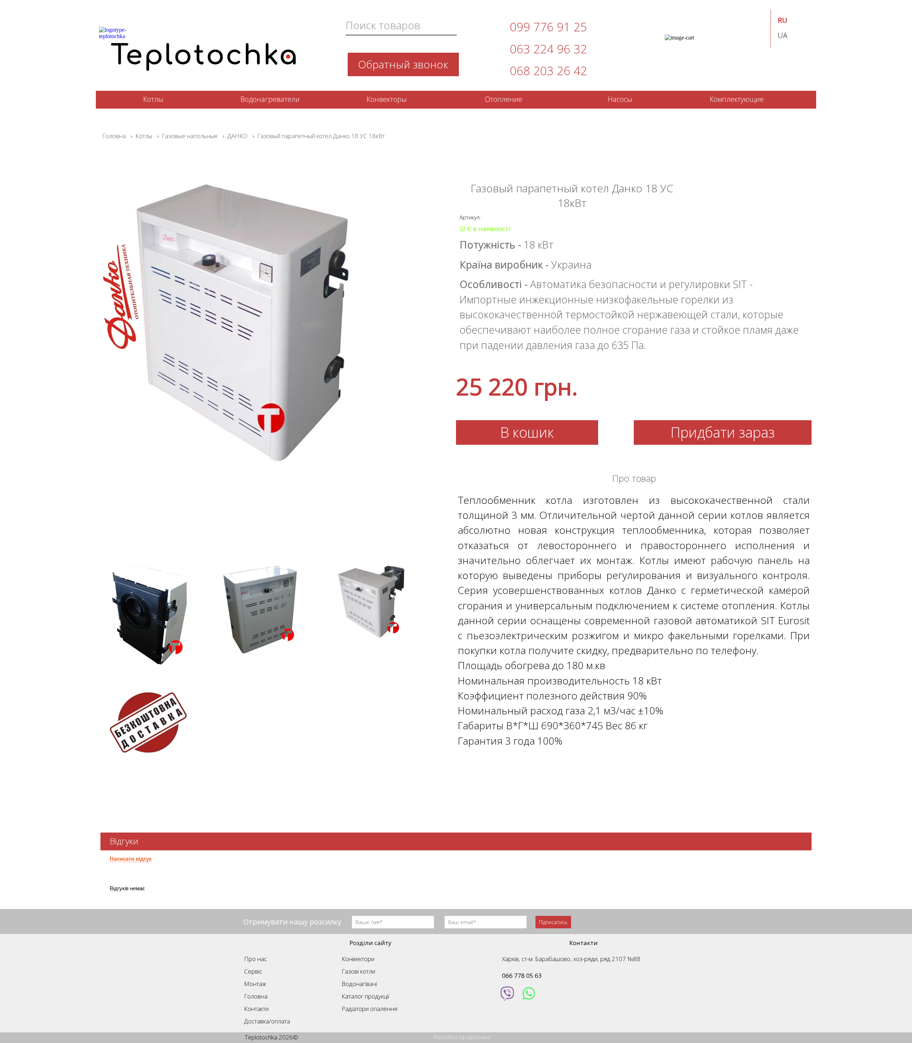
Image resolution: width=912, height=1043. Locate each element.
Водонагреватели (270, 99)
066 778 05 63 (522, 975)
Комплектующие (737, 99)
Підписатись (553, 922)
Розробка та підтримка (462, 1037)
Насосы (620, 99)
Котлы (153, 99)
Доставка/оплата (267, 1021)
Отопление (503, 99)
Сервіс (253, 971)
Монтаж (255, 984)
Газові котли (358, 971)
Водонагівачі (359, 984)
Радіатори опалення (369, 1009)
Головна (114, 136)
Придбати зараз (722, 432)
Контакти (256, 1009)
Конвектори (358, 959)
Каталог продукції (365, 996)
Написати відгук (131, 859)
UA (782, 35)
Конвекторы (387, 99)
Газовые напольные (190, 136)
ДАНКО (237, 136)
